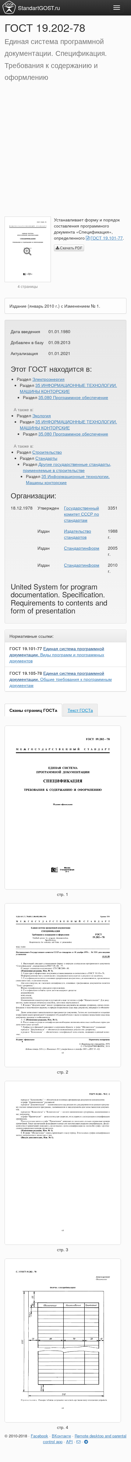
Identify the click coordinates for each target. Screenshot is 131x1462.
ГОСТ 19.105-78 (25, 673)
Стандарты (46, 458)
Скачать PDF (70, 247)
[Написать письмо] (78, 1441)
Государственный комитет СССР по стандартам (81, 514)
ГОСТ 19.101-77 (106, 238)
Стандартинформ (81, 548)
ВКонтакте (61, 1436)
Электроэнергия (48, 379)
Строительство (47, 452)
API (69, 1441)
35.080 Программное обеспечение (73, 397)
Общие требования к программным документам (60, 679)
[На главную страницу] (9, 7)
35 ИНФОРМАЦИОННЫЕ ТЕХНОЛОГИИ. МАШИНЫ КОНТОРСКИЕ (68, 388)
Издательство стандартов (77, 534)
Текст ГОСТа (80, 710)
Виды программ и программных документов (56, 654)
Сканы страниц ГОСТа (33, 710)
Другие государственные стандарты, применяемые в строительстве (67, 467)
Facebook (39, 1436)
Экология (41, 415)
